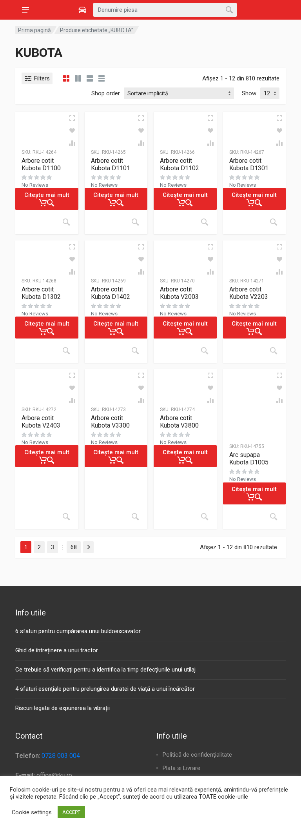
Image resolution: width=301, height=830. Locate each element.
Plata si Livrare (181, 768)
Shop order (105, 93)
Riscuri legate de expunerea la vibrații (62, 708)
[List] (90, 78)
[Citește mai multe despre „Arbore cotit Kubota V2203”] (274, 351)
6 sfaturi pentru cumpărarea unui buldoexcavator (78, 631)
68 (74, 547)
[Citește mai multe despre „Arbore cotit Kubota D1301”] (274, 222)
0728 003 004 (61, 755)
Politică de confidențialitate (197, 754)
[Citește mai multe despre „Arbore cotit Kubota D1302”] (66, 351)
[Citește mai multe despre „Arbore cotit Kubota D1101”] (135, 222)
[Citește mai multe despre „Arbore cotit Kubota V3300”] (135, 517)
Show (249, 93)
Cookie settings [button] (32, 812)
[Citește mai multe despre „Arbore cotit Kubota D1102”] (205, 222)
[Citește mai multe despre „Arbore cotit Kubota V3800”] (205, 517)
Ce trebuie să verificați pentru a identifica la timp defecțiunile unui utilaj (105, 669)
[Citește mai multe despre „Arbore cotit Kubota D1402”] (135, 351)
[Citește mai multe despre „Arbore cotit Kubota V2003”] (205, 351)
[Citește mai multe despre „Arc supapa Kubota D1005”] (274, 517)
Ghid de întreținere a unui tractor (56, 650)
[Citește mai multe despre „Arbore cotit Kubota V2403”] (66, 517)
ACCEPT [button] (71, 812)
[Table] (101, 78)
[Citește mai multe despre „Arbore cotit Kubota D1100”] (66, 222)
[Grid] (66, 78)
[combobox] (165, 10)
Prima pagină (34, 30)
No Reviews (35, 185)
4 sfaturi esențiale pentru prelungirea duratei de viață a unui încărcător (105, 688)
